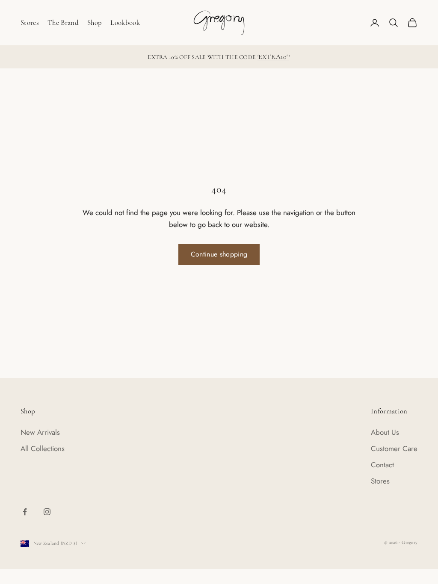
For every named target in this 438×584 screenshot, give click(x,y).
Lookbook (125, 22)
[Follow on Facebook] (25, 511)
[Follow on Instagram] (47, 511)
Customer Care (394, 448)
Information (389, 411)
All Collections (43, 448)
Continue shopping (219, 254)
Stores (30, 22)
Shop (94, 22)
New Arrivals (40, 432)
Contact (382, 465)
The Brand (63, 22)
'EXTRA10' (273, 57)
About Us (385, 432)
